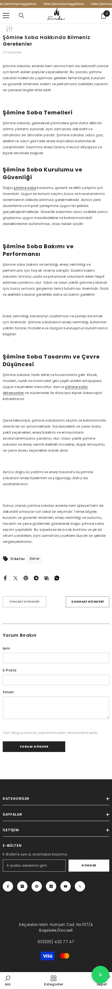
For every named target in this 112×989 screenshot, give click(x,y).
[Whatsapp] (56, 577)
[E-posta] (46, 577)
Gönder (88, 865)
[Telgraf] (36, 577)
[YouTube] (65, 886)
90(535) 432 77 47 (56, 941)
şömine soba (25, 187)
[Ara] (21, 15)
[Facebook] (5, 577)
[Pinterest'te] (25, 577)
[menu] (6, 15)
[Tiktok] (51, 886)
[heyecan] (15, 577)
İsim (6, 648)
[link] (7, 980)
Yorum (8, 692)
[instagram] (22, 886)
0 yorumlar (12, 52)
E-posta (10, 670)
